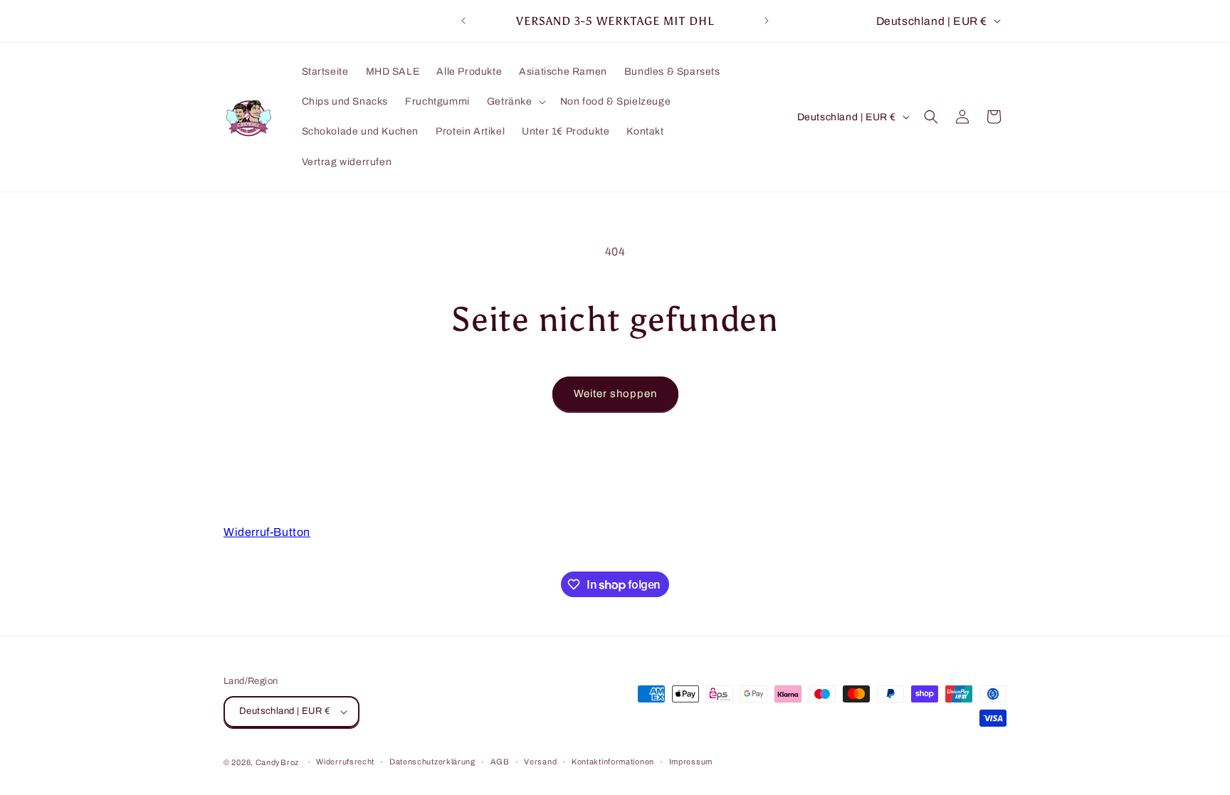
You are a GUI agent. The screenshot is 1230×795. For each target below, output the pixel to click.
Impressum (691, 761)
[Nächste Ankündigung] (766, 20)
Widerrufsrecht (345, 761)
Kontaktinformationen (613, 761)
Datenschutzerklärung (432, 761)
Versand (540, 761)
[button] (515, 102)
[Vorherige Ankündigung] (463, 20)
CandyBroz (277, 762)
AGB (500, 761)
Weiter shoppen (615, 393)
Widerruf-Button (267, 532)
